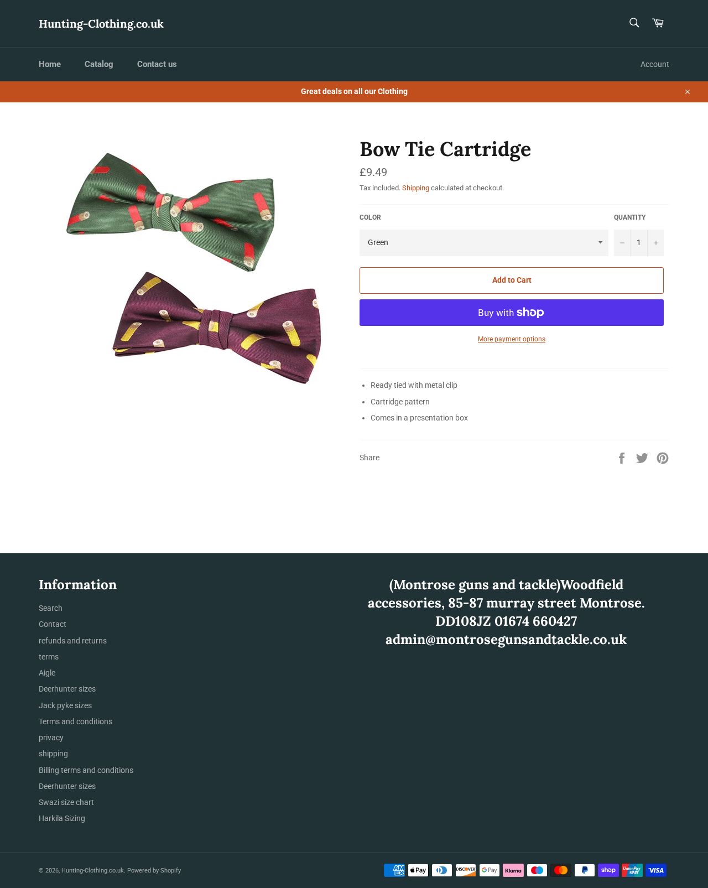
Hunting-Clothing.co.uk (101, 23)
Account (655, 64)
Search (51, 608)
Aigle (47, 672)
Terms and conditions (75, 721)
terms (49, 656)
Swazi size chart (66, 802)
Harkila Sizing (62, 818)
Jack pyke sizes (65, 705)
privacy (51, 737)
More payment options (511, 339)
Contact (52, 624)
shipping (53, 753)
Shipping (415, 188)
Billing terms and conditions (86, 770)
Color (370, 217)
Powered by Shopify (154, 870)
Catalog (99, 64)
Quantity (629, 217)
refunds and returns (73, 640)
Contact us (157, 64)
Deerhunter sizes (67, 688)
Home (50, 64)
